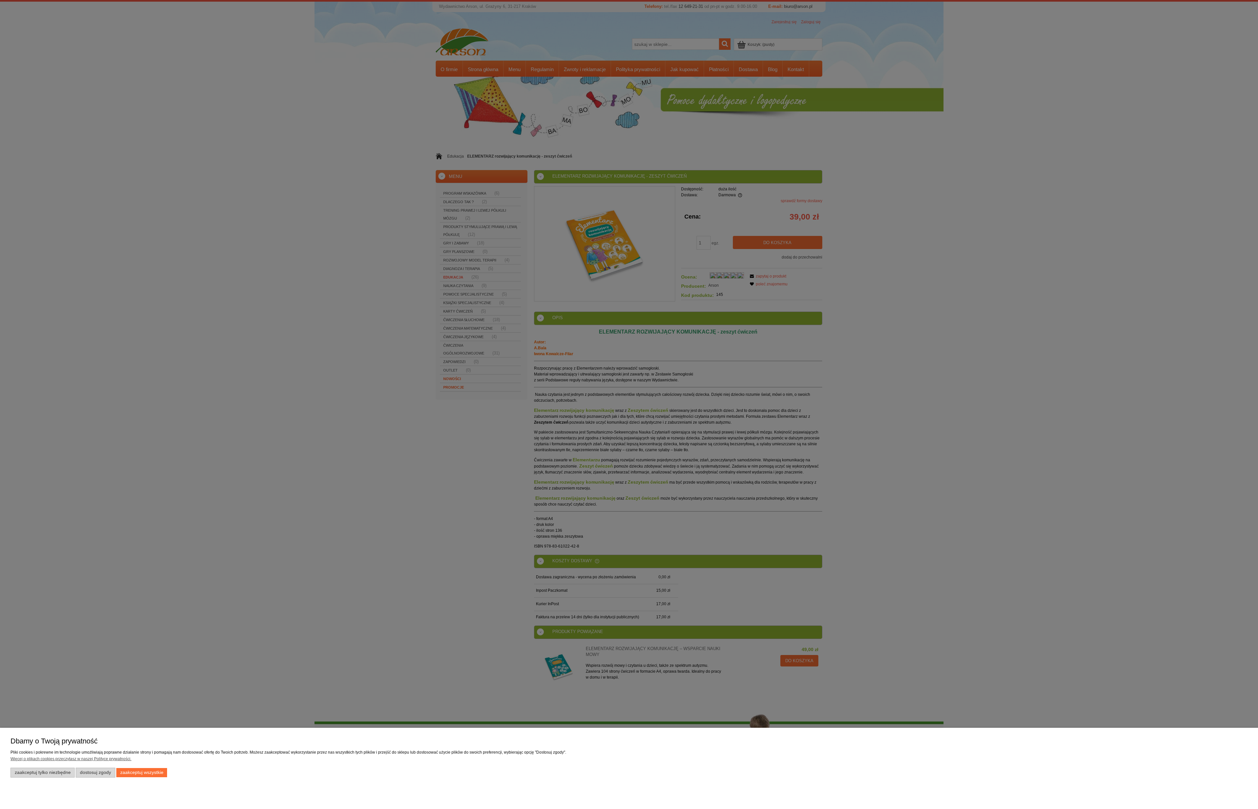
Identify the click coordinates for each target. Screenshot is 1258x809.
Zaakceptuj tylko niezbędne (43, 772)
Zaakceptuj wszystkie (141, 772)
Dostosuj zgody (95, 772)
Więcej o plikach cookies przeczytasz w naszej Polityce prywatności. (70, 759)
